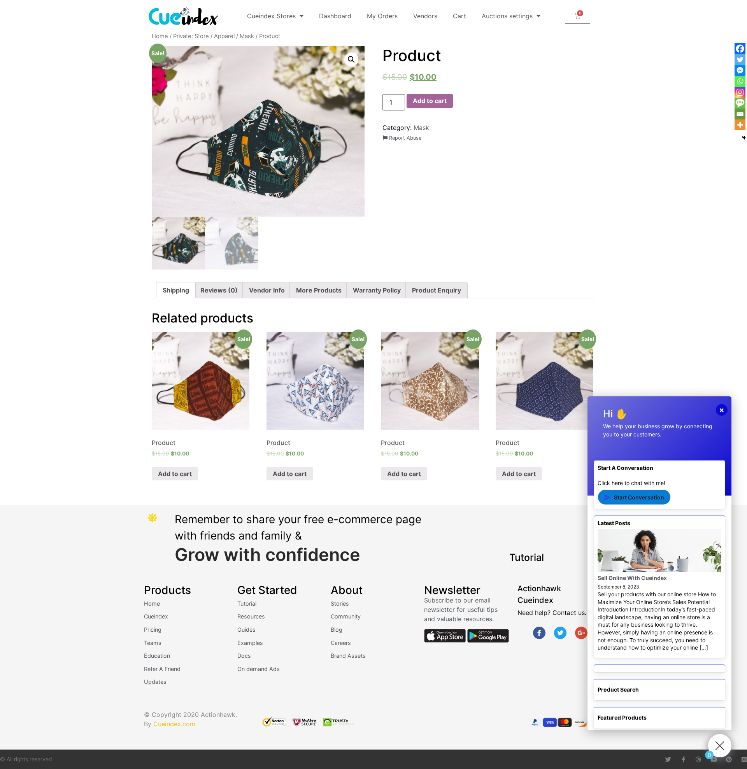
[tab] (176, 290)
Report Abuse (404, 138)
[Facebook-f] (539, 633)
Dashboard (335, 16)
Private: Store (191, 36)
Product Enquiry (436, 290)
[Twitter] (560, 633)
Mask (247, 36)
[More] (740, 124)
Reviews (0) (219, 290)
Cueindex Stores (271, 16)
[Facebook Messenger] (740, 70)
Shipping (176, 290)
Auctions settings (507, 16)
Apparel (224, 36)
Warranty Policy (377, 290)
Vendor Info (267, 290)
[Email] (740, 114)
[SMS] (740, 103)
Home (160, 36)
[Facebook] (740, 48)
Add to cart (430, 101)
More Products (319, 290)
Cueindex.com (174, 724)
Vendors (425, 16)
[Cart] (577, 16)
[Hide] (744, 138)
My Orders (382, 16)
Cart (459, 16)
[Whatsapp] (740, 81)
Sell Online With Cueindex (632, 578)
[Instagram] (740, 92)
